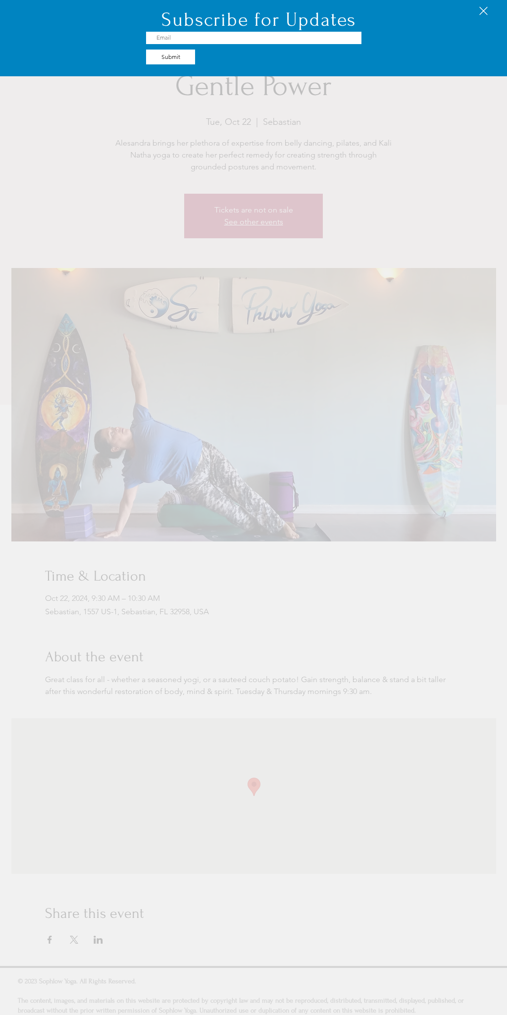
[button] (483, 10)
